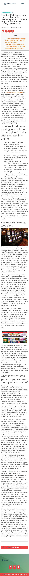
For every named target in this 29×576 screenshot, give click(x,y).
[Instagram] (14, 567)
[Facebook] (10, 567)
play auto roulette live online (14, 92)
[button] (3, 31)
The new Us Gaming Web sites (14, 44)
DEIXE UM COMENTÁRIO (11, 547)
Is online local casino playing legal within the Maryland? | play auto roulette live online (15, 40)
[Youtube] (18, 567)
